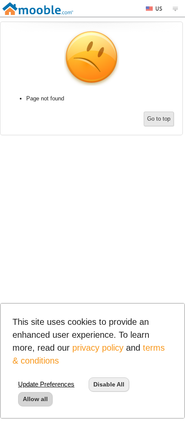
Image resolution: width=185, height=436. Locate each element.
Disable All (108, 384)
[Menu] (175, 8)
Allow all (35, 399)
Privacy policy (97, 347)
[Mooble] (37, 8)
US (158, 7)
